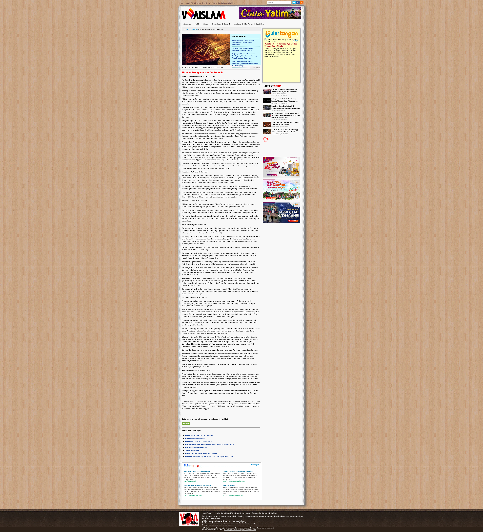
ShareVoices (248, 24)
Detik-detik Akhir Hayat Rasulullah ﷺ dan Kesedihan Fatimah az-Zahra (284, 131)
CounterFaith (216, 24)
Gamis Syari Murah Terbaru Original (197, 471)
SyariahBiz (260, 24)
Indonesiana (187, 24)
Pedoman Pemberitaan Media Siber (223, 3)
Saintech (227, 24)
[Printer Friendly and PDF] (186, 423)
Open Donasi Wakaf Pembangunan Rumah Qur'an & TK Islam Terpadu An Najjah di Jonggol (281, 48)
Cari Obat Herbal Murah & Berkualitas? (198, 485)
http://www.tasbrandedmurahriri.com (234, 481)
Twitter (294, 3)
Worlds (197, 24)
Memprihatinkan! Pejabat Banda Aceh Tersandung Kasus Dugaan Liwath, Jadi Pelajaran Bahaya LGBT (285, 115)
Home (181, 3)
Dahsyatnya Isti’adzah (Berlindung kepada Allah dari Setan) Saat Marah (284, 100)
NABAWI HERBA (229, 485)
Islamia (205, 24)
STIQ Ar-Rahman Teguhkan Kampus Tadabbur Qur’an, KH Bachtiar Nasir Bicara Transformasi (284, 91)
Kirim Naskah (206, 3)
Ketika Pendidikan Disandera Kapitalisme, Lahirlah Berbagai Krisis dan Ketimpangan (245, 63)
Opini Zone (194, 29)
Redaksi (187, 3)
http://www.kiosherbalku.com (193, 495)
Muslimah (237, 24)
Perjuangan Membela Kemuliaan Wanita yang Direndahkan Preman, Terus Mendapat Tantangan (244, 56)
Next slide (296, 41)
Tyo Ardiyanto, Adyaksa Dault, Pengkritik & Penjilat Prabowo (242, 49)
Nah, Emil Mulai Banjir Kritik (196, 447)
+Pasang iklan (255, 465)
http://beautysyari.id (190, 481)
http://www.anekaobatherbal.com (233, 495)
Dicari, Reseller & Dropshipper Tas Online (238, 471)
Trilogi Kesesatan (192, 450)
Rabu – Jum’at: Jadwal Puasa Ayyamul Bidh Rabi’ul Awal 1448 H (285, 123)
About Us (210, 513)
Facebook (298, 3)
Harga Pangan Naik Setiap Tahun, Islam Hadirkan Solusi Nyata (209, 444)
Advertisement (196, 3)
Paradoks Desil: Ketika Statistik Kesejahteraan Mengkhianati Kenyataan (243, 42)
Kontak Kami (225, 513)
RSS (302, 3)
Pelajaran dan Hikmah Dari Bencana (199, 435)
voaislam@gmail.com (249, 530)
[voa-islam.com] (203, 14)
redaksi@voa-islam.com (232, 530)
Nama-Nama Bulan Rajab (195, 438)
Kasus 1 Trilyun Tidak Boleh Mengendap (201, 453)
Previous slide (294, 41)
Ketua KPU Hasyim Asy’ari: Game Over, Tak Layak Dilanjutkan (209, 456)
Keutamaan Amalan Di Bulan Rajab (198, 441)
